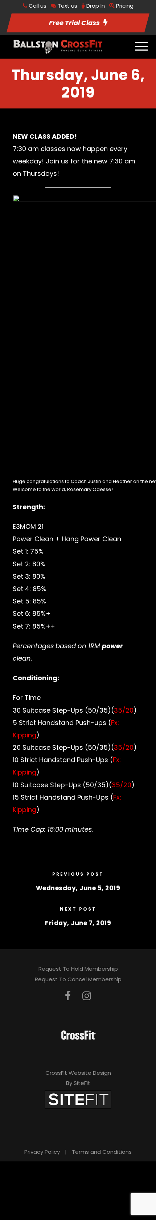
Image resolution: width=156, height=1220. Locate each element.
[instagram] (86, 996)
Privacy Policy (42, 1152)
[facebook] (68, 996)
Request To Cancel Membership (78, 979)
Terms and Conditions (102, 1152)
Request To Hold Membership (78, 969)
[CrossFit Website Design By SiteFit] (78, 1099)
